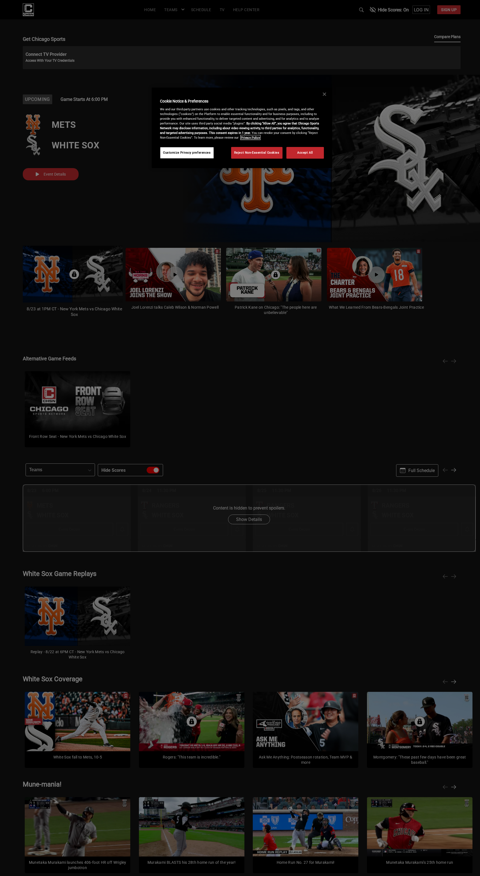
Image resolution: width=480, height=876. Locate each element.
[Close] (324, 94)
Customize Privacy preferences (187, 152)
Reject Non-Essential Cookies (256, 152)
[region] (242, 128)
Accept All (305, 152)
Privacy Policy (250, 137)
